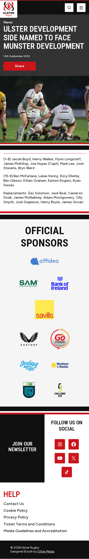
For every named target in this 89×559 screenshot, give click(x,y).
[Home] (8, 9)
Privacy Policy (16, 517)
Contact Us (13, 503)
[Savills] (44, 309)
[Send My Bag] (28, 365)
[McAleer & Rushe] (60, 365)
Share (19, 66)
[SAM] (28, 283)
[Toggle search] (69, 7)
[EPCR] (60, 390)
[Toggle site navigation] (81, 7)
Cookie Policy (15, 510)
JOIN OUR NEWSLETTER (22, 447)
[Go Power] (60, 339)
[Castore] (28, 339)
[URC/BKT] (28, 390)
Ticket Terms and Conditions (29, 524)
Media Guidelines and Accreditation (35, 530)
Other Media (46, 551)
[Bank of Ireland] (60, 283)
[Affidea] (44, 261)
